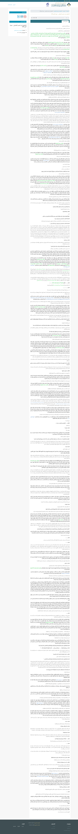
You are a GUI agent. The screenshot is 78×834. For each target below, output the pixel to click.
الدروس (14, 4)
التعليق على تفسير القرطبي (58, 11)
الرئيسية (67, 11)
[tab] (65, 21)
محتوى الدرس (65, 21)
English (19, 826)
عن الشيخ (56, 1)
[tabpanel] (50, 420)
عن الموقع (50, 1)
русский (14, 826)
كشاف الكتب (10, 4)
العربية (23, 826)
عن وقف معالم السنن (44, 1)
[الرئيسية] (61, 4)
